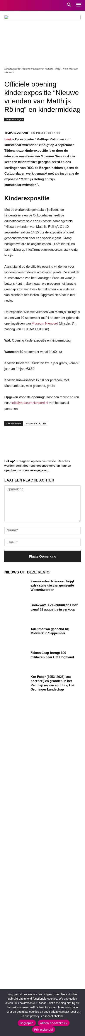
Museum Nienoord (45, 323)
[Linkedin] (24, 437)
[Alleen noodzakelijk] (79, 1012)
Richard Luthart (16, 132)
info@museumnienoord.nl (30, 403)
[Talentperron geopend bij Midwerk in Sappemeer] (15, 635)
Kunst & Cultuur (36, 423)
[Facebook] (10, 437)
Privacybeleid (43, 1029)
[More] (76, 437)
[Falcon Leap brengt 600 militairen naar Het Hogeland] (15, 659)
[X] (50, 437)
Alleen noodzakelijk (53, 1023)
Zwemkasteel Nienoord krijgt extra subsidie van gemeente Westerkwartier (52, 585)
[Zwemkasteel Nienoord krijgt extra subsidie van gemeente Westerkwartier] (15, 587)
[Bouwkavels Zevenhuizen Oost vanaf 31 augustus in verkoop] (15, 611)
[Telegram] (37, 437)
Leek (8, 139)
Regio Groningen (14, 119)
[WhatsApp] (63, 437)
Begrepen (27, 1023)
